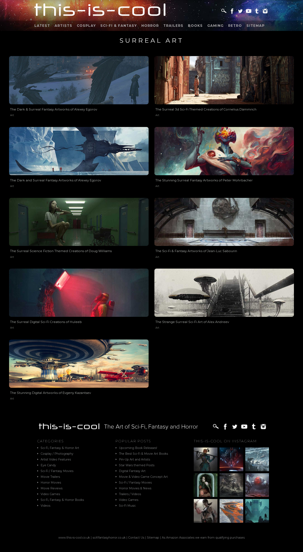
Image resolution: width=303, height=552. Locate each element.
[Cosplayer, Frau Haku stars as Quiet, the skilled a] (205, 511)
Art (12, 115)
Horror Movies (51, 482)
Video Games (50, 494)
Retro (235, 26)
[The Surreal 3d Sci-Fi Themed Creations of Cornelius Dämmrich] (224, 80)
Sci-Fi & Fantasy (118, 26)
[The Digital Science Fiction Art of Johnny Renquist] (231, 459)
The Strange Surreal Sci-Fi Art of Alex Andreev (192, 322)
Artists (63, 26)
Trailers (173, 26)
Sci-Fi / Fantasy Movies (57, 471)
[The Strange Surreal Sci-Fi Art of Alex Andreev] (224, 293)
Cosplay (86, 26)
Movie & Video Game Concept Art (143, 477)
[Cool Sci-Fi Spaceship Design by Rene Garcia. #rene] (231, 511)
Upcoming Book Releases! (138, 448)
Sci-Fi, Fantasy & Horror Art (60, 448)
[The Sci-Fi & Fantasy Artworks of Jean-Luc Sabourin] (224, 222)
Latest (42, 26)
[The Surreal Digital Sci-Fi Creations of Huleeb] (79, 293)
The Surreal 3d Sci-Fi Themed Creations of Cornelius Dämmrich (205, 109)
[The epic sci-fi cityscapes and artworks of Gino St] (257, 459)
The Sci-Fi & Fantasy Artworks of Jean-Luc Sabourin (196, 251)
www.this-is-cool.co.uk (74, 537)
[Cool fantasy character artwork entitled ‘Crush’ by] (205, 459)
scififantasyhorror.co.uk (109, 537)
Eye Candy (48, 465)
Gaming (215, 26)
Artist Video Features (56, 459)
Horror (150, 26)
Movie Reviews (51, 488)
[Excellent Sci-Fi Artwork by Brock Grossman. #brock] (231, 485)
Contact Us (136, 537)
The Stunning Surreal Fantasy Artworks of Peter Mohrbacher (204, 180)
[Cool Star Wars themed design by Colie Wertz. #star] (257, 485)
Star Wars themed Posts (136, 465)
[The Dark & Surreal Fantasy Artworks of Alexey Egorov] (79, 80)
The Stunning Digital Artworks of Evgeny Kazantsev (50, 393)
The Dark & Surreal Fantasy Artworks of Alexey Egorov (53, 109)
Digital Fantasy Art (132, 471)
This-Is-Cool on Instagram (225, 441)
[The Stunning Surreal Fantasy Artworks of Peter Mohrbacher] (224, 151)
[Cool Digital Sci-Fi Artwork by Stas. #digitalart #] (257, 511)
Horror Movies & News (135, 488)
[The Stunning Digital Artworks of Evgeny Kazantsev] (79, 363)
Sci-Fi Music (127, 505)
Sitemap (256, 26)
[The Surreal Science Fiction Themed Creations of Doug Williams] (79, 222)
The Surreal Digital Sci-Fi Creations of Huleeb (46, 322)
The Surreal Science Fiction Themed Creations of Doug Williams (61, 251)
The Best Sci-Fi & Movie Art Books (143, 454)
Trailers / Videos (130, 494)
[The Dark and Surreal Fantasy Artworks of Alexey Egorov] (79, 151)
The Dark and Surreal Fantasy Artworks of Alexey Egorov (55, 180)
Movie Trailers (50, 477)
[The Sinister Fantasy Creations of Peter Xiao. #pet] (205, 485)
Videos (45, 505)
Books (195, 26)
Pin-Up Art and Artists (134, 459)
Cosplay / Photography (57, 454)
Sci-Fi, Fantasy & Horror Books (62, 500)
